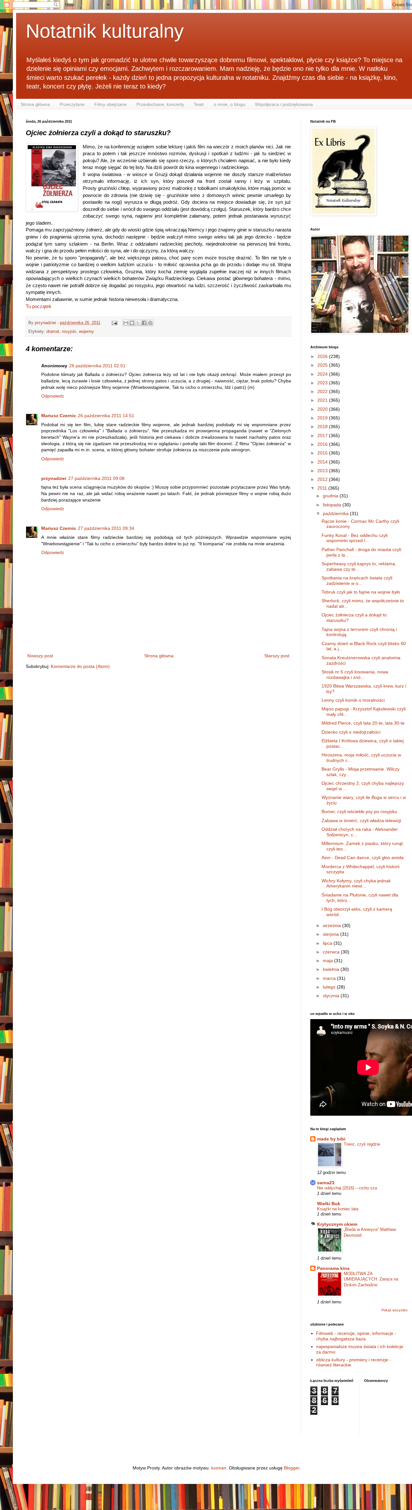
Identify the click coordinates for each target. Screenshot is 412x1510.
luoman (218, 1467)
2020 (323, 409)
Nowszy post (40, 655)
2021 (323, 400)
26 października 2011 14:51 (106, 415)
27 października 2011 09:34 (106, 528)
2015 (323, 452)
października (336, 513)
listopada (332, 504)
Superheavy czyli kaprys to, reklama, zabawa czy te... (359, 566)
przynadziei (53, 478)
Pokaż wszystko (394, 1310)
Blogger (291, 1467)
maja (328, 960)
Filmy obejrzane (110, 104)
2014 (323, 461)
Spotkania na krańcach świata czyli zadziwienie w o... (357, 580)
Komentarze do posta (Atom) (80, 666)
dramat (52, 331)
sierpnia (331, 934)
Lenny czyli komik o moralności (353, 700)
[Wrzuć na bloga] (132, 323)
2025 (323, 365)
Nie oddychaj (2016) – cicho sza (347, 1188)
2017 (323, 435)
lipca (328, 943)
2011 (322, 488)
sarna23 (325, 1182)
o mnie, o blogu (229, 104)
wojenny (86, 331)
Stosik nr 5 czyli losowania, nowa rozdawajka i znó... (355, 674)
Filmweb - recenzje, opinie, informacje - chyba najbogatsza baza (356, 1336)
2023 (323, 382)
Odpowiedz (52, 396)
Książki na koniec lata (337, 1208)
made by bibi (331, 1138)
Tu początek (39, 306)
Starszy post (276, 655)
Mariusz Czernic (58, 415)
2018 (323, 426)
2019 (323, 417)
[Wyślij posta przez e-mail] (114, 323)
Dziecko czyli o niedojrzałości (351, 732)
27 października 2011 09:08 (96, 478)
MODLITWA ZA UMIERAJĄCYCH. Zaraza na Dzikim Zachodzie (371, 1279)
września (332, 925)
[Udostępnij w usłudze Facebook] (144, 323)
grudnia (331, 495)
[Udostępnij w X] (138, 323)
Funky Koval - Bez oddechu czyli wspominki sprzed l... (355, 538)
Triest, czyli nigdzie (362, 1144)
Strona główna (35, 104)
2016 (323, 444)
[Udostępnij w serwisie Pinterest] (150, 323)
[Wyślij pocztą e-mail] (126, 323)
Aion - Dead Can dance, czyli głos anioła (363, 857)
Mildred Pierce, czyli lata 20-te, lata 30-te (363, 723)
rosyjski (69, 331)
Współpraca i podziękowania (284, 104)
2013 (323, 470)
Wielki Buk (328, 1203)
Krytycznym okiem (337, 1224)
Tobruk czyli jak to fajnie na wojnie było (361, 592)
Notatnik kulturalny (105, 31)
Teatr (199, 104)
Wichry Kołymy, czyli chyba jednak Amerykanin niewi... (356, 883)
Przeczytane (72, 104)
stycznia (332, 995)
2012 (323, 479)
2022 (323, 391)
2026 (323, 356)
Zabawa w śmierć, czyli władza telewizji (361, 820)
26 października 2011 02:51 (97, 365)
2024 (323, 374)
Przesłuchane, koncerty (160, 104)
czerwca (332, 951)
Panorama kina (333, 1268)
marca (330, 978)
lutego (330, 986)
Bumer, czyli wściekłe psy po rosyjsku (359, 811)
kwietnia (332, 969)
